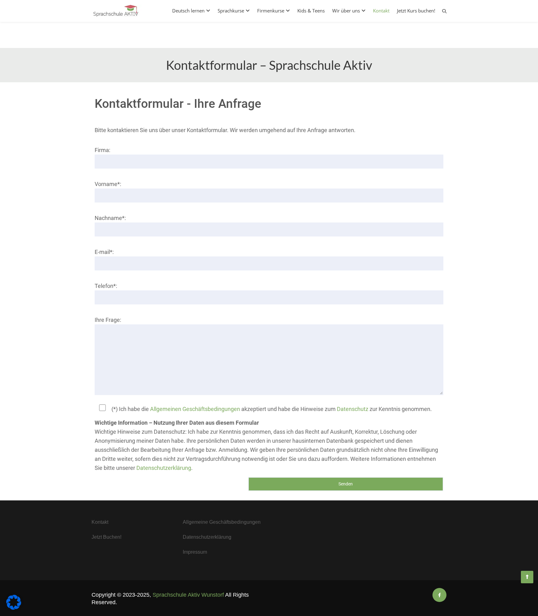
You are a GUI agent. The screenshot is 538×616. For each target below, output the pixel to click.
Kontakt (381, 10)
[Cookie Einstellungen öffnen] (13, 608)
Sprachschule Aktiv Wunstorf (188, 595)
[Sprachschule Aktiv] (527, 577)
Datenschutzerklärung (163, 468)
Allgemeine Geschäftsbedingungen (222, 522)
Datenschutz (352, 409)
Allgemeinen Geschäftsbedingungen (195, 409)
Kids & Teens (311, 10)
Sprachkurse (231, 10)
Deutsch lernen (188, 10)
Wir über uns (346, 10)
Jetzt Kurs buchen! (416, 10)
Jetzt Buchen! (106, 537)
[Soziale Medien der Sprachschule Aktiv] (439, 595)
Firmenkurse (270, 10)
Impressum (195, 552)
